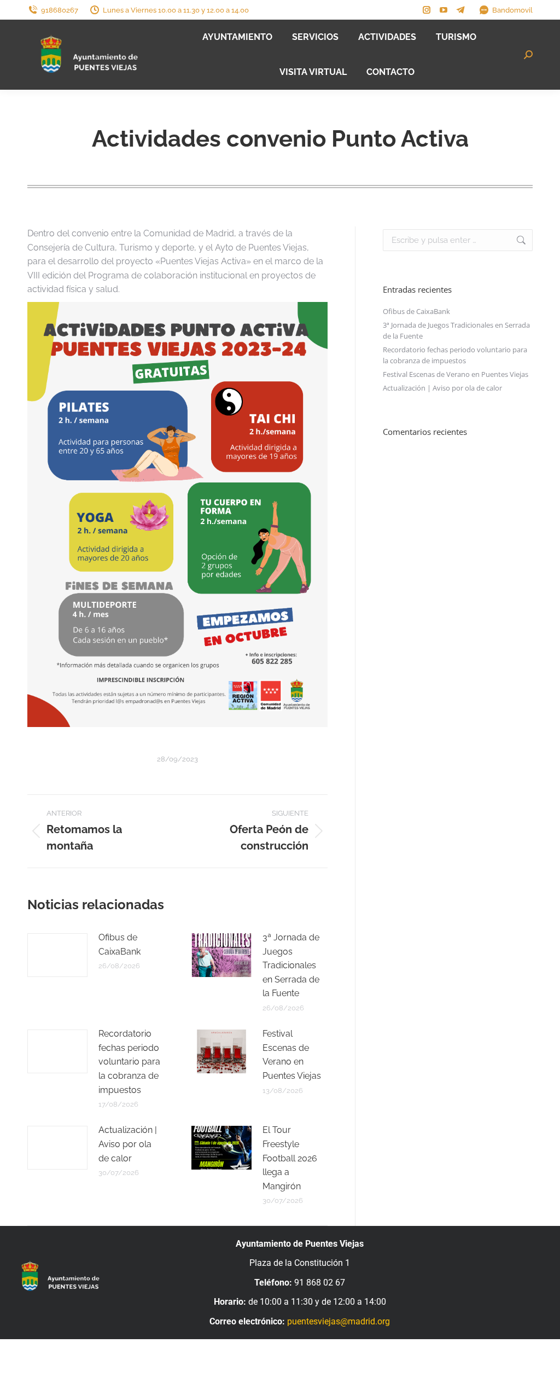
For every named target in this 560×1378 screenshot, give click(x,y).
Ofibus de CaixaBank (119, 944)
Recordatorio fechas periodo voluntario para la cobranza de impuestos (129, 1061)
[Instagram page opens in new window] (426, 10)
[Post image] (57, 955)
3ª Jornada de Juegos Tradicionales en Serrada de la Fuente (290, 965)
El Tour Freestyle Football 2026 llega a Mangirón (289, 1158)
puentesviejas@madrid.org (338, 1321)
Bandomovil (512, 10)
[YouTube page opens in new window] (443, 10)
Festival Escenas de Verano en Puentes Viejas (291, 1054)
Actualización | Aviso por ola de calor (127, 1144)
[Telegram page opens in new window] (460, 10)
